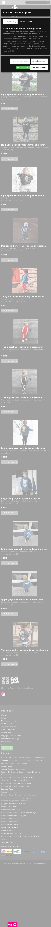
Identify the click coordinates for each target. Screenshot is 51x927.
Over (30, 21)
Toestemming (10, 21)
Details (22, 21)
